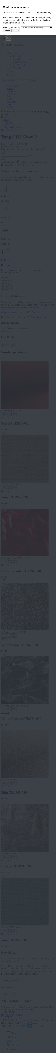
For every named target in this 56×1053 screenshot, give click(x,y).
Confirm (16, 31)
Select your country (12, 27)
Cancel (7, 31)
